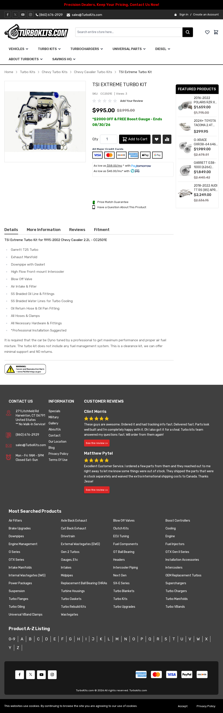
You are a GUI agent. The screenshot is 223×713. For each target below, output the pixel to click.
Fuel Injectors (175, 544)
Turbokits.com (138, 690)
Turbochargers (84, 49)
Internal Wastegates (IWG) (27, 575)
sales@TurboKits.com (31, 445)
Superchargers (176, 583)
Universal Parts (127, 49)
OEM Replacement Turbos (183, 575)
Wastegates (69, 614)
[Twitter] (15, 14)
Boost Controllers (178, 520)
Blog (52, 448)
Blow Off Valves (124, 520)
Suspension (17, 591)
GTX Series (16, 560)
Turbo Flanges (18, 599)
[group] (105, 101)
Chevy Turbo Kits (55, 72)
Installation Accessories (182, 560)
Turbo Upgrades (124, 607)
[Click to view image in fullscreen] (45, 121)
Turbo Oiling (17, 607)
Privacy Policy (58, 454)
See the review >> (97, 443)
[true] (27, 49)
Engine (170, 536)
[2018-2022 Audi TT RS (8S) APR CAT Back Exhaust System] (185, 193)
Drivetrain (68, 536)
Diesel (160, 49)
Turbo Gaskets (71, 599)
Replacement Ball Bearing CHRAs (84, 583)
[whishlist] (207, 32)
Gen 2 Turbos (70, 552)
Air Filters (15, 520)
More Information (44, 229)
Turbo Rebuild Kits (73, 607)
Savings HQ (62, 59)
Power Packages (20, 583)
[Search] (187, 32)
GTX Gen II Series (177, 552)
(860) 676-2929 (27, 435)
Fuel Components (125, 544)
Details (11, 229)
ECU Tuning (121, 536)
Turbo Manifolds (177, 599)
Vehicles (16, 49)
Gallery (53, 423)
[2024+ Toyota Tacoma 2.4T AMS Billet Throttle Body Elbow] (185, 126)
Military (54, 417)
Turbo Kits (47, 49)
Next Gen (120, 575)
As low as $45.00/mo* (108, 171)
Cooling (171, 528)
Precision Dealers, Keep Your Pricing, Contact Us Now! (111, 5)
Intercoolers (174, 567)
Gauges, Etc (69, 560)
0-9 (12, 639)
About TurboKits (24, 59)
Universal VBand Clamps (25, 614)
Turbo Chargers (176, 591)
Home (8, 72)
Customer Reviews (104, 401)
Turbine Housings (73, 591)
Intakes (66, 567)
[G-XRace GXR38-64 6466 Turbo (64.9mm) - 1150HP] (185, 147)
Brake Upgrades (20, 528)
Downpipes (16, 536)
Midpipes (67, 575)
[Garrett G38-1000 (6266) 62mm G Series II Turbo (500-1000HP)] (185, 170)
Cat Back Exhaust (73, 528)
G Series (14, 552)
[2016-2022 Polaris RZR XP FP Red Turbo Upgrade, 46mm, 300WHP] (185, 105)
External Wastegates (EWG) (80, 544)
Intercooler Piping (125, 567)
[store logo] (39, 32)
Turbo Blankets (123, 591)
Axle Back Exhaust (74, 520)
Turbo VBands (175, 607)
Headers (119, 560)
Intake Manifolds (20, 567)
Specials (54, 411)
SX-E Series (121, 583)
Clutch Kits (121, 528)
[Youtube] (23, 14)
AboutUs (55, 429)
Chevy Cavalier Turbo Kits (93, 72)
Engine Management (23, 544)
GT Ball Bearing (123, 552)
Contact (55, 435)
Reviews (77, 229)
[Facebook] (7, 14)
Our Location (57, 442)
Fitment (102, 229)
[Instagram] (30, 14)
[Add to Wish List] (156, 139)
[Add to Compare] (167, 139)
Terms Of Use (58, 460)
